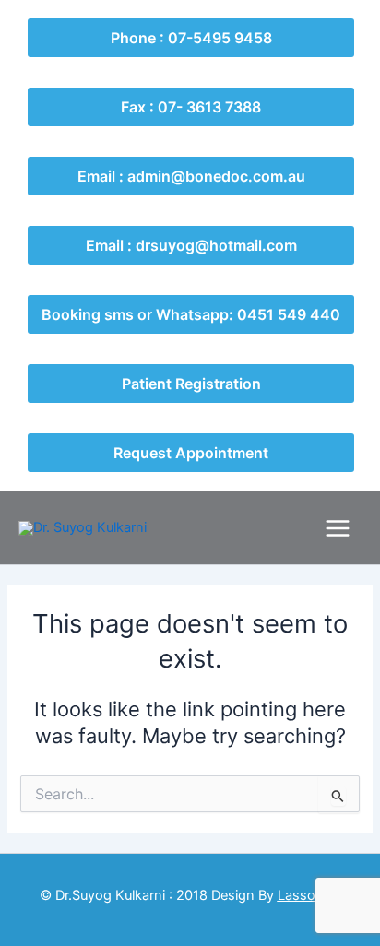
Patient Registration (191, 383)
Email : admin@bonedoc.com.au (191, 176)
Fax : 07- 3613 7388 (191, 107)
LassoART (309, 895)
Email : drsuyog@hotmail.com (191, 245)
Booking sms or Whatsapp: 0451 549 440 (191, 314)
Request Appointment (190, 452)
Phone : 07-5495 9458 (191, 38)
